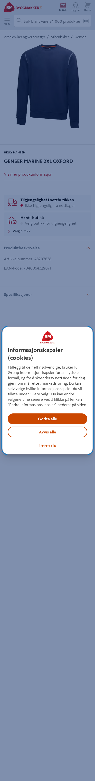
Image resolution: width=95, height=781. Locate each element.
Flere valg (47, 445)
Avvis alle (47, 432)
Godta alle (47, 419)
